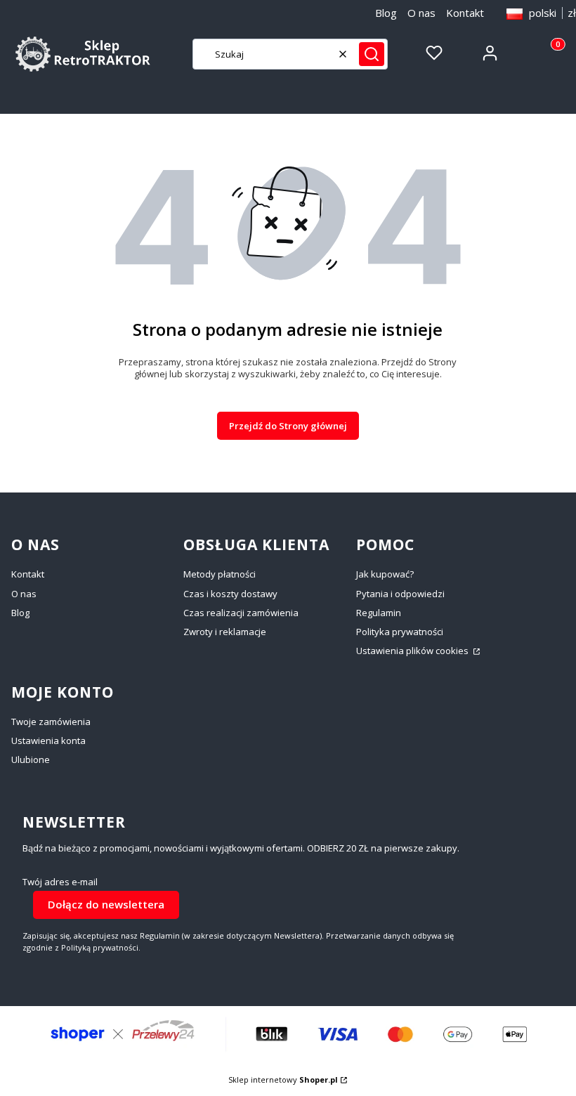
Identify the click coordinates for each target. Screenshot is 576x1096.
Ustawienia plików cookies (413, 650)
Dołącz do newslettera (106, 904)
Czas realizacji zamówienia (241, 612)
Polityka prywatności (399, 631)
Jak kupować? (385, 574)
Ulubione (30, 759)
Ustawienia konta (48, 740)
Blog (386, 13)
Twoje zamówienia (51, 721)
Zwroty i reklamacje (224, 631)
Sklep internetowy (283, 1079)
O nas (421, 13)
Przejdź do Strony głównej (288, 425)
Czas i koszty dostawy (230, 593)
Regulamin (378, 612)
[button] (371, 54)
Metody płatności (219, 574)
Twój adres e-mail (60, 882)
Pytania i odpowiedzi (400, 593)
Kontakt (465, 13)
